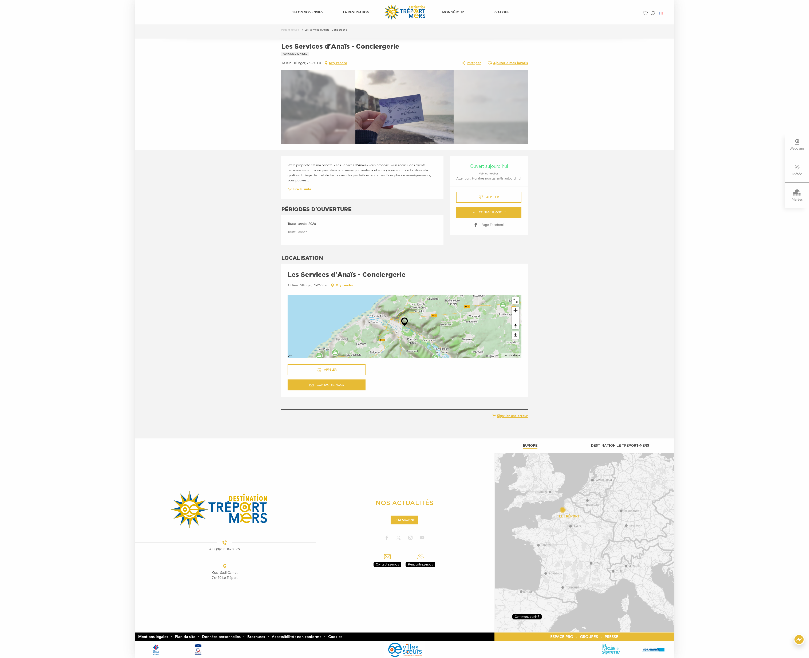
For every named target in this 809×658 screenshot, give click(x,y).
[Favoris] (646, 13)
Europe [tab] (530, 445)
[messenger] (799, 644)
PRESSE (611, 636)
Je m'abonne (404, 520)
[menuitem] (307, 12)
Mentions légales (153, 636)
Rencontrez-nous (420, 564)
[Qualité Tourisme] (198, 649)
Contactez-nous (387, 564)
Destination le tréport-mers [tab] (620, 445)
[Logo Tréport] (225, 509)
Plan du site (185, 636)
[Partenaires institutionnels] (156, 649)
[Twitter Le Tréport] (398, 538)
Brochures (256, 636)
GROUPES (589, 636)
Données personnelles (221, 636)
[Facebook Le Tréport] (387, 538)
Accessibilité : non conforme (296, 636)
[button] (653, 13)
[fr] (661, 13)
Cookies (335, 636)
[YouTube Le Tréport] (422, 538)
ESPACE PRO (561, 636)
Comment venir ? (527, 616)
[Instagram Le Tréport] (410, 538)
